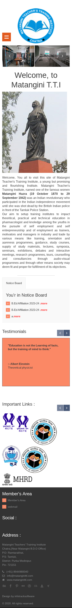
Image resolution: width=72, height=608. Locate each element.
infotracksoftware (25, 596)
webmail (12, 506)
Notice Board (14, 283)
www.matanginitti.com (19, 579)
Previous (9, 56)
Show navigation (6, 37)
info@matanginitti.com (20, 575)
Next (62, 56)
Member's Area (16, 500)
